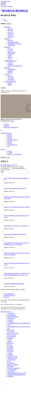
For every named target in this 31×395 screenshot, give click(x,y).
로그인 (6, 20)
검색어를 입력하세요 (19, 168)
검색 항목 (3, 168)
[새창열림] (5, 381)
